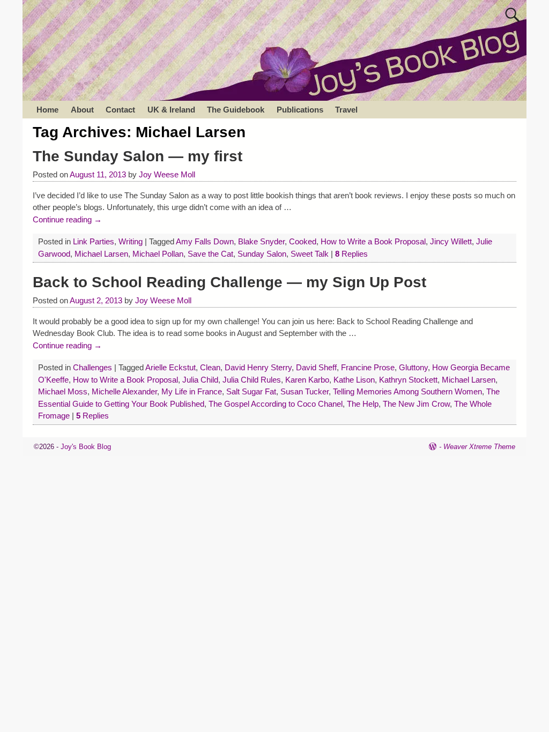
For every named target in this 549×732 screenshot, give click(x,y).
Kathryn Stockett (408, 379)
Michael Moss (62, 391)
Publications (300, 109)
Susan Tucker (304, 391)
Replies (351, 253)
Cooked (302, 241)
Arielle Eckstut (170, 367)
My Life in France (191, 391)
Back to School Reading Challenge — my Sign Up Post (229, 282)
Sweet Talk (310, 253)
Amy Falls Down (205, 241)
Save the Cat (210, 253)
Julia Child (200, 379)
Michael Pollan (157, 253)
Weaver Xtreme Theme (479, 447)
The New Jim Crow (416, 403)
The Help (363, 403)
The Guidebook (235, 109)
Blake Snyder (261, 241)
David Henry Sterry (258, 367)
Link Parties (93, 241)
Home (47, 109)
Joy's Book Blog (86, 447)
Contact (120, 109)
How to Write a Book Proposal (373, 241)
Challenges (92, 367)
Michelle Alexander (124, 391)
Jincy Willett (451, 241)
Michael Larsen (101, 253)
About (82, 109)
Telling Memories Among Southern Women (407, 391)
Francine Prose (368, 367)
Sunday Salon (262, 253)
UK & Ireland (171, 109)
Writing (130, 241)
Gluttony (413, 367)
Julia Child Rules (251, 379)
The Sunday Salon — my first (137, 156)
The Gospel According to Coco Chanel (276, 403)
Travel (346, 109)
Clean (210, 367)
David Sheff (316, 367)
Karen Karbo (307, 379)
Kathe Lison (354, 379)
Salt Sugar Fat (251, 391)
